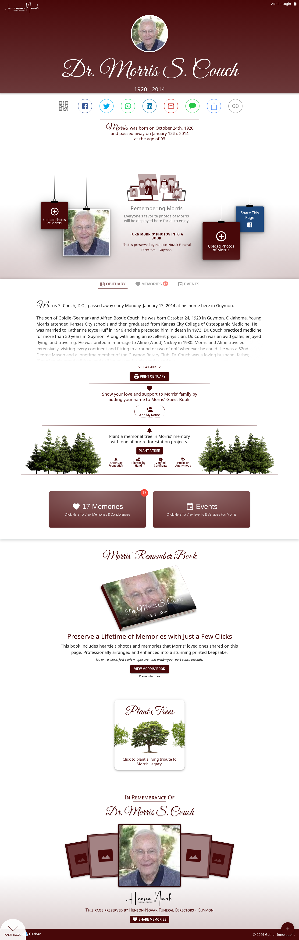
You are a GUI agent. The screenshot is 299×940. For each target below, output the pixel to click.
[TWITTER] (107, 106)
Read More (149, 367)
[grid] (149, 220)
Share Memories (152, 919)
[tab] (113, 284)
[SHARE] (214, 106)
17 (144, 493)
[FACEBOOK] (85, 106)
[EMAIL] (171, 106)
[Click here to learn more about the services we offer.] (149, 898)
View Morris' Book (149, 669)
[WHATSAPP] (128, 106)
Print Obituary (152, 376)
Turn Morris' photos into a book (156, 236)
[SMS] (192, 106)
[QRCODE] (64, 106)
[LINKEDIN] (149, 106)
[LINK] (235, 106)
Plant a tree (149, 451)
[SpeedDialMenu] (287, 928)
